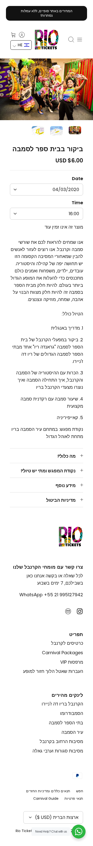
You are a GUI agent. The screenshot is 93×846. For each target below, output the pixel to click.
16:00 (74, 213)
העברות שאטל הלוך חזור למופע (53, 671)
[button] (21, 45)
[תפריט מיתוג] (79, 39)
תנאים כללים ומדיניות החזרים (48, 791)
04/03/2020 (66, 189)
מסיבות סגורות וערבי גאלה (57, 751)
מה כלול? (66, 456)
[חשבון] (24, 34)
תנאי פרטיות (73, 798)
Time (77, 202)
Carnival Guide (46, 798)
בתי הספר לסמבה (66, 723)
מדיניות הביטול (61, 500)
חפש (79, 791)
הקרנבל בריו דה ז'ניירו (62, 704)
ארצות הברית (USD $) (56, 817)
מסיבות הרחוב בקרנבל (61, 741)
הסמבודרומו (71, 713)
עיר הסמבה (72, 732)
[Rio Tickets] (46, 39)
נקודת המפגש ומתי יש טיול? (48, 471)
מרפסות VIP (71, 662)
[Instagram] (80, 611)
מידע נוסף (66, 485)
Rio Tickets (25, 830)
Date (77, 178)
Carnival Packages (62, 652)
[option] (46, 89)
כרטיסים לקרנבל (67, 643)
